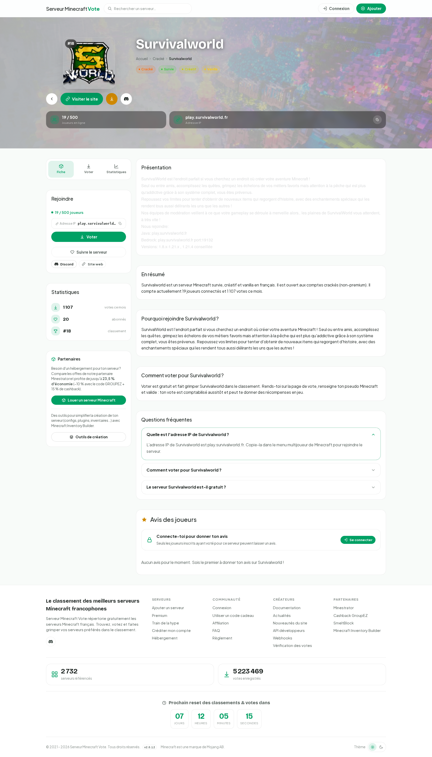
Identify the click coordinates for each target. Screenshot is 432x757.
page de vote (304, 386)
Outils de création (92, 437)
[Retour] (52, 99)
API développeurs (289, 630)
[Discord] (126, 99)
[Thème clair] (372, 747)
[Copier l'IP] (377, 119)
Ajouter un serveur (168, 607)
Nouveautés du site (290, 623)
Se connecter (361, 540)
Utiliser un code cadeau (233, 615)
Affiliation (220, 623)
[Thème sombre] (381, 747)
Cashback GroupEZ (351, 615)
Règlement (222, 638)
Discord (67, 264)
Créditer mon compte (171, 630)
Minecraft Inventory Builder (357, 630)
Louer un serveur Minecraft (92, 400)
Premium (159, 615)
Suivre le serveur (91, 252)
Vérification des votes (292, 645)
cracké (158, 59)
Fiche (61, 172)
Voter (88, 172)
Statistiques (116, 172)
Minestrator (344, 607)
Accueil (142, 59)
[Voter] (112, 99)
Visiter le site (85, 99)
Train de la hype (165, 623)
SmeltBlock (344, 623)
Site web (95, 264)
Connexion (221, 607)
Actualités (282, 615)
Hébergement (165, 638)
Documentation (286, 607)
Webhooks (282, 638)
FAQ (216, 630)
